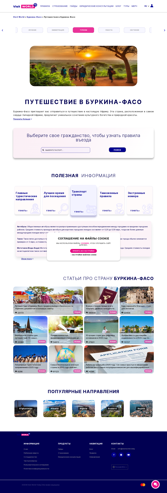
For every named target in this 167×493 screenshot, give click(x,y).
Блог (118, 6)
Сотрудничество (30, 457)
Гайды (73, 6)
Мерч (134, 6)
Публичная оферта (31, 453)
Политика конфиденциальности (36, 468)
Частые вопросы (30, 461)
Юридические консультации (96, 6)
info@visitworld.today (126, 449)
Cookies (85, 243)
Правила (45, 6)
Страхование (60, 6)
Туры (126, 6)
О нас (26, 449)
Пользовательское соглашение (36, 465)
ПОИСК (117, 150)
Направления (94, 457)
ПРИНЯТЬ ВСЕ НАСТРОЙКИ (83, 251)
